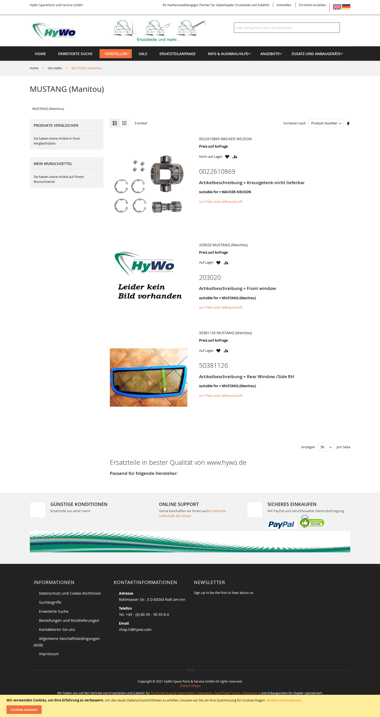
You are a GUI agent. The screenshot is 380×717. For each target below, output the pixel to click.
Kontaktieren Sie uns (57, 629)
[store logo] (126, 30)
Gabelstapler (186, 693)
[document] (190, 706)
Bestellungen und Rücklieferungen (69, 620)
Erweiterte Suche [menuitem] (75, 53)
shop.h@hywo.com (135, 629)
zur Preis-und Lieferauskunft (220, 201)
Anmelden (284, 5)
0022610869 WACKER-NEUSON (225, 138)
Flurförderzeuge (162, 693)
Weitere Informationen (284, 700)
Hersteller (55, 68)
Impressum (49, 653)
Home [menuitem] (40, 53)
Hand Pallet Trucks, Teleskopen (236, 693)
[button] (227, 156)
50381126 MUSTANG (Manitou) (225, 332)
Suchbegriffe (50, 602)
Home (34, 68)
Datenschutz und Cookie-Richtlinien (70, 593)
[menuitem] (116, 53)
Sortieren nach (294, 123)
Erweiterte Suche (54, 611)
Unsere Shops (190, 686)
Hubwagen (204, 693)
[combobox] (287, 28)
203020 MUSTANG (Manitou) (223, 244)
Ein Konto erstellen (312, 5)
